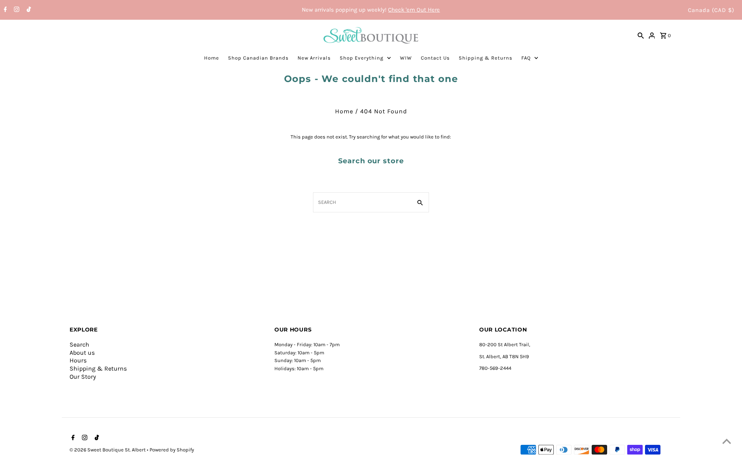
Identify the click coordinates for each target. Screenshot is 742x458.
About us (82, 352)
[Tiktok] (28, 10)
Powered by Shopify (172, 450)
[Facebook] (4, 10)
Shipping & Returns (485, 58)
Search (79, 344)
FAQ (526, 58)
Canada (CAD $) (711, 10)
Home (211, 58)
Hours (78, 360)
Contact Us (435, 58)
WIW (406, 58)
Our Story (83, 376)
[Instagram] (15, 10)
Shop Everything (361, 58)
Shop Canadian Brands (258, 58)
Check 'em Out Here (414, 9)
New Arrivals (314, 58)
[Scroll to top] (726, 442)
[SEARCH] (641, 35)
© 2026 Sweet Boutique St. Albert (108, 450)
